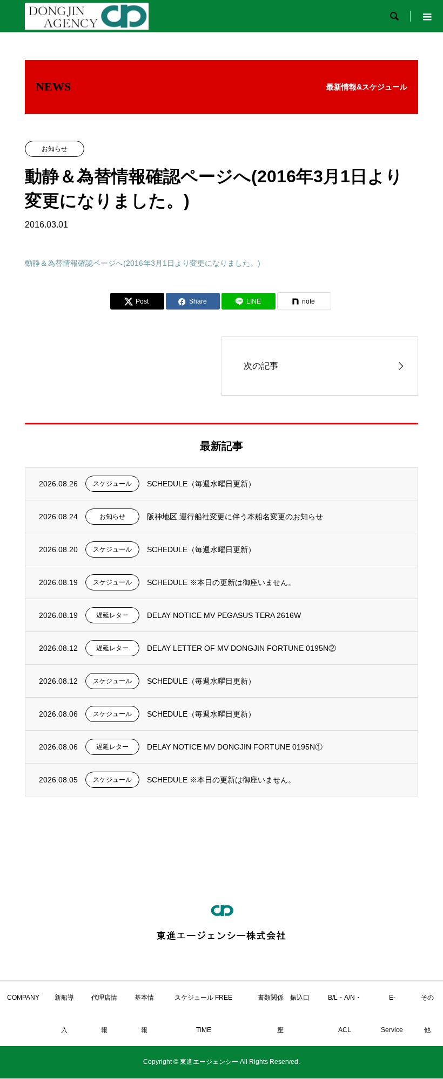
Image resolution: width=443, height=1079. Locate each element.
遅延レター (112, 615)
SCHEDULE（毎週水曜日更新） (201, 483)
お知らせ (55, 149)
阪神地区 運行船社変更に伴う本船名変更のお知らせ (235, 516)
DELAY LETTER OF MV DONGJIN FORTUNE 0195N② (241, 648)
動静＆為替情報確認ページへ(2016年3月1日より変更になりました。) (142, 263)
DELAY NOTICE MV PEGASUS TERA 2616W (224, 615)
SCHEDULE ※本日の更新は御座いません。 (221, 582)
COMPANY (23, 997)
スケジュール (112, 483)
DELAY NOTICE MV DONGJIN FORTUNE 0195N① (235, 747)
